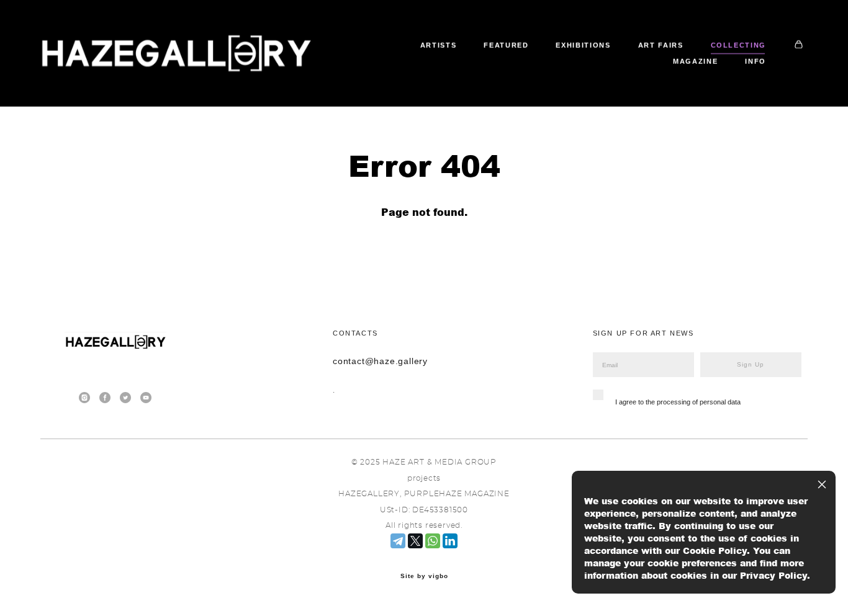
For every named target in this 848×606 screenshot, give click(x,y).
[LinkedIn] (450, 540)
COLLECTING (739, 45)
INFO (755, 61)
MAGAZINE (695, 61)
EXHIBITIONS (583, 45)
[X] (415, 540)
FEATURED (506, 45)
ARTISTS (438, 45)
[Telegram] (397, 540)
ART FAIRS (660, 45)
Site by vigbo (424, 576)
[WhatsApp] (432, 540)
